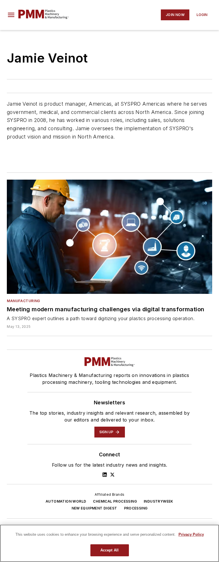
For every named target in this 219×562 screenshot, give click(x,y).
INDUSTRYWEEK (158, 501)
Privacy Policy (191, 534)
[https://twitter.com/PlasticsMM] (112, 474)
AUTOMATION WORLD (66, 501)
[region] (109, 543)
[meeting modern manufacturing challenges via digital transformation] (109, 237)
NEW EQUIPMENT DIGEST (94, 508)
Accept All (109, 550)
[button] (11, 15)
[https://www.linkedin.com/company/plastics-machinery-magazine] (105, 474)
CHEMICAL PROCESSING (115, 501)
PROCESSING (136, 508)
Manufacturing (23, 301)
